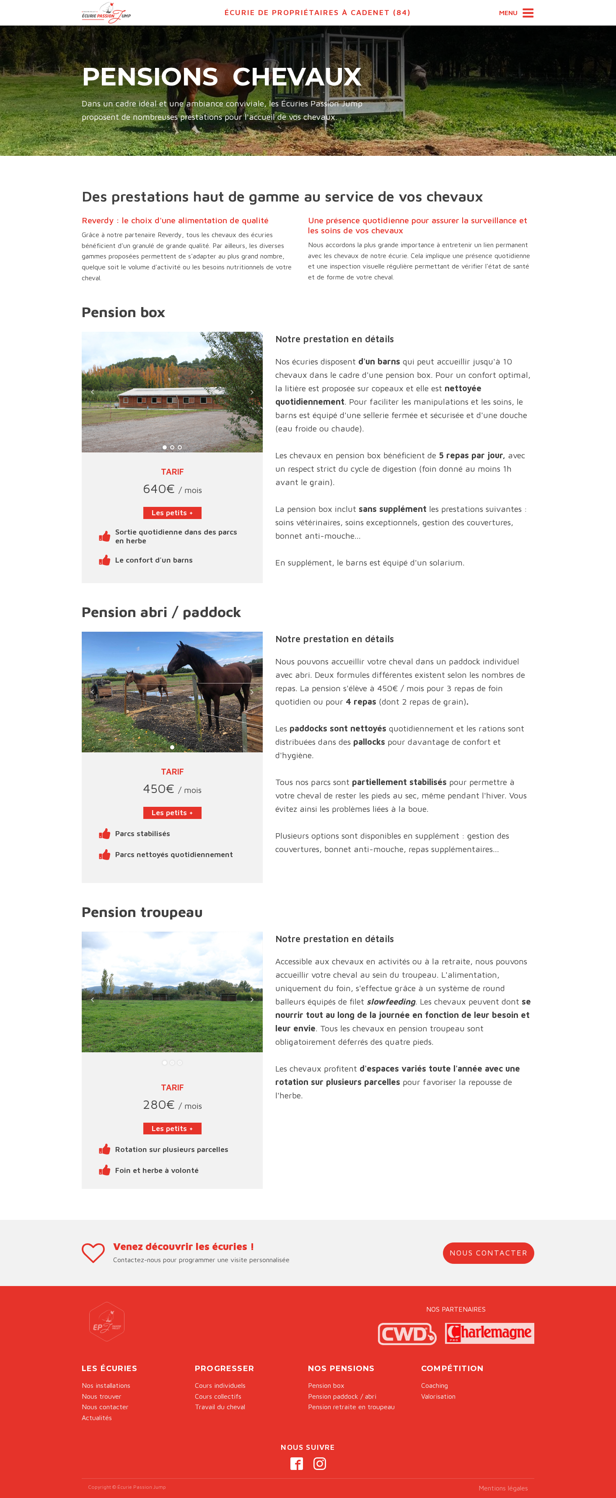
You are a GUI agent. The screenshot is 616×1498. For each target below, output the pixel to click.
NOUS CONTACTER (489, 1252)
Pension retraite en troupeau (351, 1406)
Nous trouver (102, 1396)
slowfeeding (391, 1001)
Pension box (326, 1385)
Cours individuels (220, 1385)
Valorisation (438, 1396)
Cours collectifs (218, 1396)
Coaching (434, 1385)
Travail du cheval (220, 1406)
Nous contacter (105, 1406)
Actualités (97, 1417)
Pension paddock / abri (342, 1396)
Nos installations (106, 1385)
